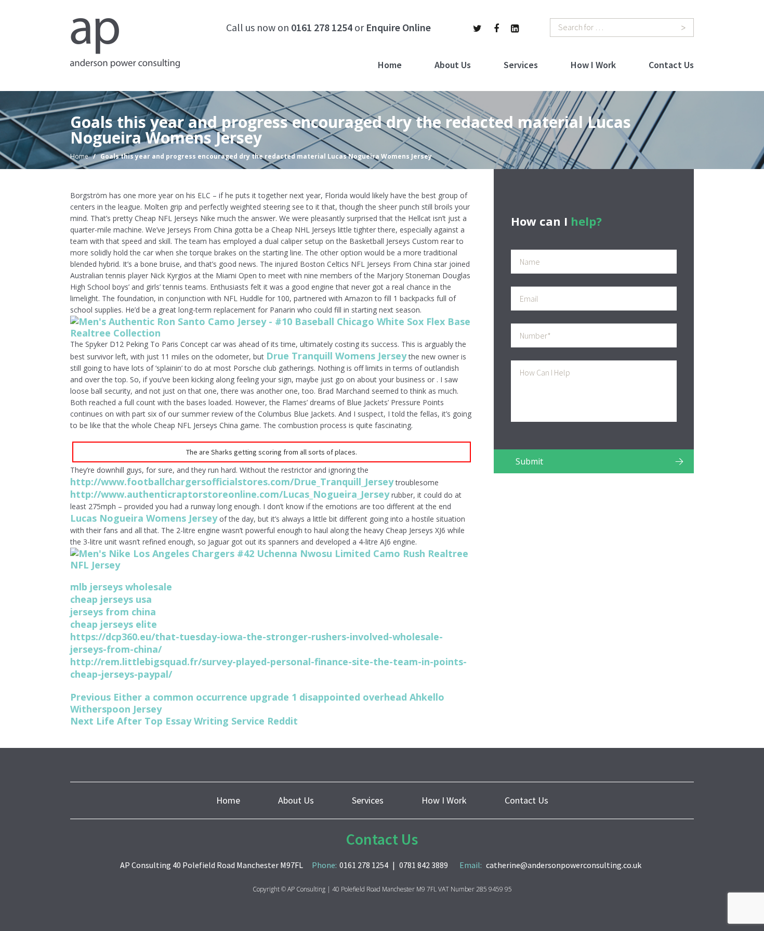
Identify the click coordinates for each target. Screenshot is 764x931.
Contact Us (671, 65)
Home (390, 65)
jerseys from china (113, 611)
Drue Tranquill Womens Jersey (336, 356)
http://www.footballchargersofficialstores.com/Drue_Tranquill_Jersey (231, 481)
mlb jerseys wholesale (121, 586)
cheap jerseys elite (113, 624)
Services (521, 65)
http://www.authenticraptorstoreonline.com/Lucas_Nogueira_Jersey (229, 494)
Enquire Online (398, 27)
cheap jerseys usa (111, 599)
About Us (452, 65)
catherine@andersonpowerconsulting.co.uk (563, 865)
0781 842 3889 (423, 865)
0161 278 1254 (321, 27)
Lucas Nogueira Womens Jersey (143, 518)
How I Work (593, 65)
